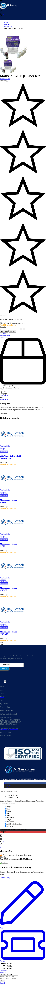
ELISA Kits (8, 26)
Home (6, 22)
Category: (3, 394)
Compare (3, 333)
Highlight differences (13, 797)
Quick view (4, 450)
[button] (4, 452)
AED (7, 783)
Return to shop (5, 878)
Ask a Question (5, 335)
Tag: (1, 397)
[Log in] (1, 11)
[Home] (23, 836)
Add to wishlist (5, 79)
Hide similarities (12, 795)
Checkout (3, 971)
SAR (8, 785)
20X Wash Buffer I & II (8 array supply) (10, 457)
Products (7, 24)
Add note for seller (6, 974)
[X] (5, 682)
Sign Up (4, 669)
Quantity (3, 327)
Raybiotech (4, 399)
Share (2, 337)
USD (6, 787)
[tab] (23, 413)
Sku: (1, 390)
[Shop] (23, 838)
